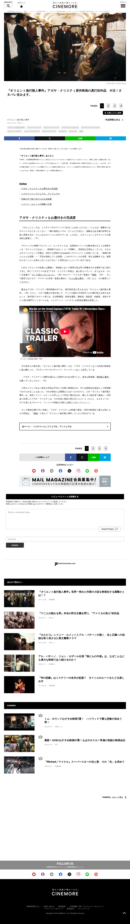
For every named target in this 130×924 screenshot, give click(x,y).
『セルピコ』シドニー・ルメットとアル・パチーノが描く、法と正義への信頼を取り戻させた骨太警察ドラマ (81, 636)
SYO (56, 745)
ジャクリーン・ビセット (70, 127)
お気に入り (21, 5)
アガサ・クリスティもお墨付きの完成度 (39, 188)
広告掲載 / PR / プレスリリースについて (87, 906)
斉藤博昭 (52, 599)
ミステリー (62, 131)
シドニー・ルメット (34, 127)
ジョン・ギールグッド (31, 131)
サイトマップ (83, 909)
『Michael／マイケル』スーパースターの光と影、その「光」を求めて (84, 761)
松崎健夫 (52, 664)
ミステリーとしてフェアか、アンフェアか (40, 194)
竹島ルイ (20, 123)
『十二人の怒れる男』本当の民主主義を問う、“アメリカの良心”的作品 (78, 613)
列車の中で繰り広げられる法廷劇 (36, 199)
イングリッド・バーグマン (90, 127)
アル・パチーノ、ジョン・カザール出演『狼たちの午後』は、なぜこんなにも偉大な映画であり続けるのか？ (81, 658)
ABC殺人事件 (103, 377)
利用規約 (9, 502)
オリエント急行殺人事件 (37, 11)
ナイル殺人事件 (76, 278)
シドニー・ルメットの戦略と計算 (36, 204)
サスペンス (73, 131)
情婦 (94, 275)
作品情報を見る (112, 120)
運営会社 (70, 909)
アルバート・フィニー (51, 127)
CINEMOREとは (32, 906)
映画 (25, 11)
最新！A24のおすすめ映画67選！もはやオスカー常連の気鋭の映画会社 (84, 740)
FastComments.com (67, 563)
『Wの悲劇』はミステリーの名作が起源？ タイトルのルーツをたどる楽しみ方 (81, 679)
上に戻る (124, 913)
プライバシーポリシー (53, 909)
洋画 (81, 131)
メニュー (123, 4)
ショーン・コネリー (14, 131)
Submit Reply (107, 529)
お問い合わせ (48, 906)
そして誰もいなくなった (43, 275)
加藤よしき (58, 726)
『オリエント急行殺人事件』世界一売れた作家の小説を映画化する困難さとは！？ (81, 593)
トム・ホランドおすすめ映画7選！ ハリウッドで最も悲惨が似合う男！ (83, 720)
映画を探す (8, 4)
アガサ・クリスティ (49, 131)
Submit (15, 545)
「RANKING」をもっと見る (112, 797)
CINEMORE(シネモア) (14, 11)
